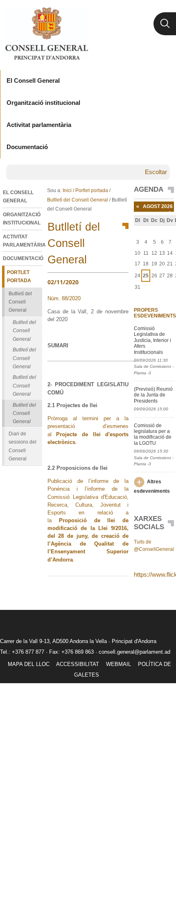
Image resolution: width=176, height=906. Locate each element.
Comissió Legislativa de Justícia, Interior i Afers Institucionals (152, 340)
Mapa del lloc (29, 664)
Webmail (118, 664)
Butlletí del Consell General (77, 200)
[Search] (164, 23)
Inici (67, 190)
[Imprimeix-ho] (96, 589)
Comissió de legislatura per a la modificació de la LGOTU (152, 434)
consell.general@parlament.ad (134, 652)
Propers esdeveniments (154, 313)
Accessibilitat (77, 664)
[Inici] (46, 33)
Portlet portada (91, 190)
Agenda (148, 189)
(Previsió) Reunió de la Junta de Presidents (153, 395)
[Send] (120, 589)
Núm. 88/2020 (64, 298)
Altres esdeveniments (152, 486)
